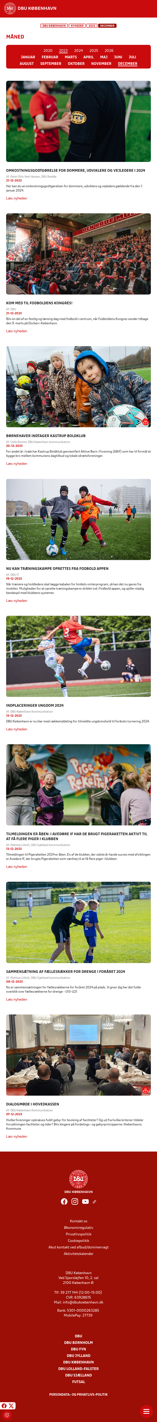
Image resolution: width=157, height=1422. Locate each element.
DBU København (54, 26)
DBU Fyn (78, 1349)
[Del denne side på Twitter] (11, 1406)
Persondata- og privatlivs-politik (78, 1394)
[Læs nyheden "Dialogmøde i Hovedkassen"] (78, 1055)
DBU (78, 1336)
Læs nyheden (16, 198)
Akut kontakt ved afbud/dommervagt (78, 1247)
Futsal (78, 1382)
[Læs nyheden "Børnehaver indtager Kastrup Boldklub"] (78, 386)
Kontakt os (78, 1221)
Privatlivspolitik (78, 1234)
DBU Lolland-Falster (78, 1369)
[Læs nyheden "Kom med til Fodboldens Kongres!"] (78, 254)
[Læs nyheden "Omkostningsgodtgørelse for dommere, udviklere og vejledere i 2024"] (78, 121)
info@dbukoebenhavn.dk (83, 1302)
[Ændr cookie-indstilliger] (7, 1415)
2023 (92, 26)
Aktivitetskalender (78, 1254)
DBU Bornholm (78, 1343)
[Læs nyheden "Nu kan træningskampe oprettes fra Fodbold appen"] (78, 519)
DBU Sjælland (78, 1375)
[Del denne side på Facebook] (4, 1406)
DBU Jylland (78, 1356)
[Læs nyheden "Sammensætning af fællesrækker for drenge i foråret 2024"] (78, 922)
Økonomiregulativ (78, 1228)
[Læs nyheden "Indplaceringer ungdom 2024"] (78, 656)
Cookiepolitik (78, 1241)
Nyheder (77, 26)
